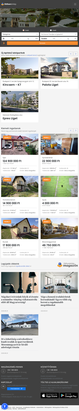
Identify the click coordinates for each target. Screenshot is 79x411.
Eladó (27, 30)
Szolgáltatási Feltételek (29, 407)
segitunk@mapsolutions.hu (17, 385)
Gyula (44, 200)
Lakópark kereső (32, 55)
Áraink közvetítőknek (48, 376)
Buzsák (5, 242)
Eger (4, 158)
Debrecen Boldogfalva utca (12, 115)
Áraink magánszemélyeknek (11, 376)
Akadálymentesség (6, 409)
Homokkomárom (9, 200)
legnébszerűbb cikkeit (23, 266)
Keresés (42, 43)
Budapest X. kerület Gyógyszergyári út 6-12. (18, 81)
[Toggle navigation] (75, 4)
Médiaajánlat (48, 407)
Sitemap (14, 409)
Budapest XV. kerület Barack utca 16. (55, 81)
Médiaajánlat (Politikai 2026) (60, 407)
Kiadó (54, 30)
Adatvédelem (40, 407)
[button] (5, 406)
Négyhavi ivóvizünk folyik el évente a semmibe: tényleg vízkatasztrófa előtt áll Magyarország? (19, 299)
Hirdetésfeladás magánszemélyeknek (14, 378)
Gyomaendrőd (47, 158)
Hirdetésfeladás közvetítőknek (52, 378)
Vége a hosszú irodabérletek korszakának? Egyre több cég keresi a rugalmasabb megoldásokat (56, 301)
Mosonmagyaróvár (49, 242)
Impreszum (19, 407)
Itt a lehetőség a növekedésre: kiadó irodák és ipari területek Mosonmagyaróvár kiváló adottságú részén (17, 343)
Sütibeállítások (22, 409)
